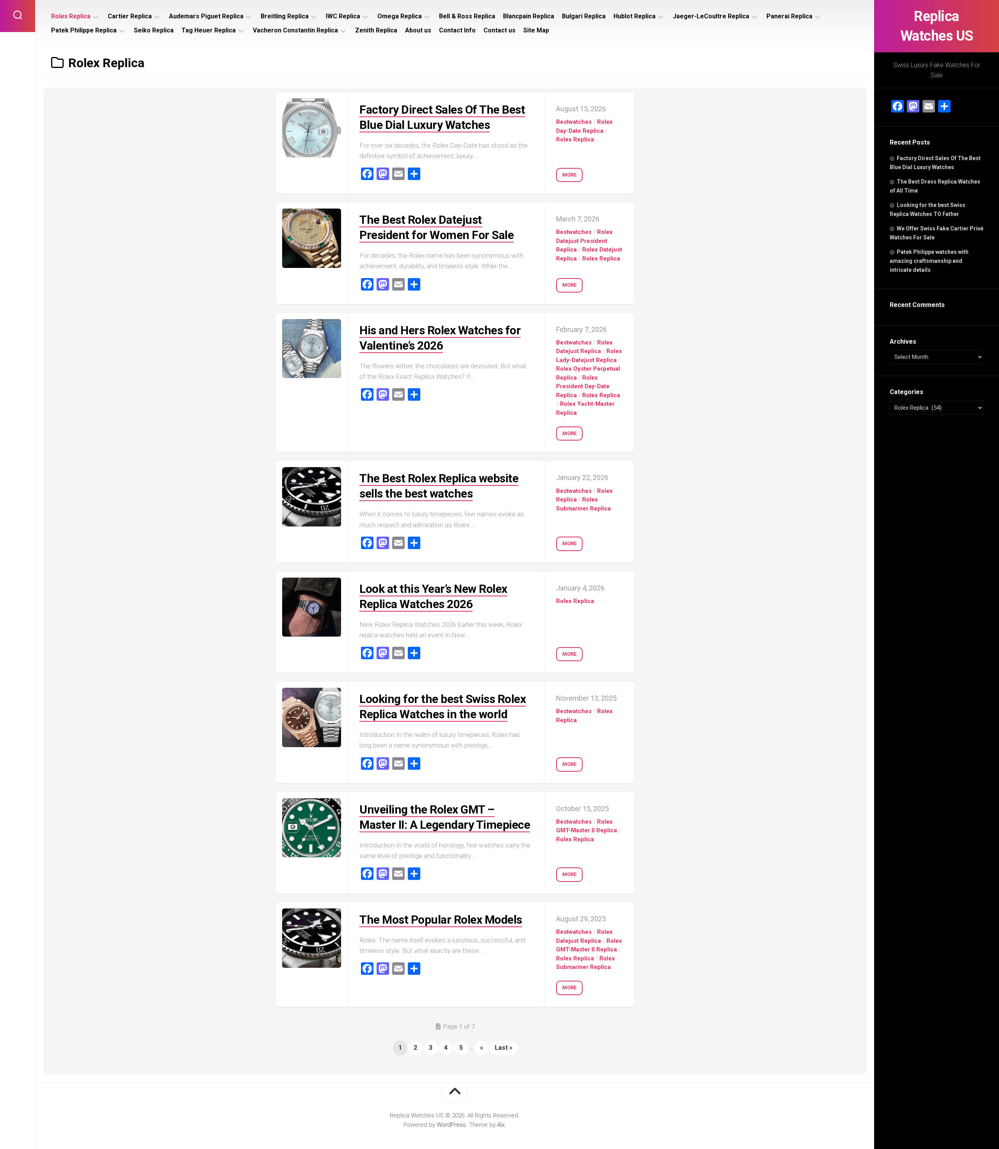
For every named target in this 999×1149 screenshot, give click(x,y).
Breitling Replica (285, 16)
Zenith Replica (376, 30)
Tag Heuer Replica (208, 30)
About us (418, 30)
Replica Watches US (936, 26)
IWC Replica (343, 16)
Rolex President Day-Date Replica (583, 386)
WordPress (451, 1124)
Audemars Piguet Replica (206, 16)
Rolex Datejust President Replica (584, 240)
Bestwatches (574, 121)
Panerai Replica (789, 16)
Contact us (499, 30)
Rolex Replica (71, 16)
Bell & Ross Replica (467, 16)
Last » (503, 1047)
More (569, 175)
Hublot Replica (634, 16)
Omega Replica (399, 16)
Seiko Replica (154, 30)
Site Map (536, 30)
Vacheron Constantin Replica (295, 30)
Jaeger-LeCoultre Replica (711, 16)
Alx (501, 1124)
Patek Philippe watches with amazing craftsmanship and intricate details (929, 261)
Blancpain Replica (528, 16)
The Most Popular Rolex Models (440, 919)
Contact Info (457, 30)
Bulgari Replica (584, 16)
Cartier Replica (130, 16)
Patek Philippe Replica (84, 30)
